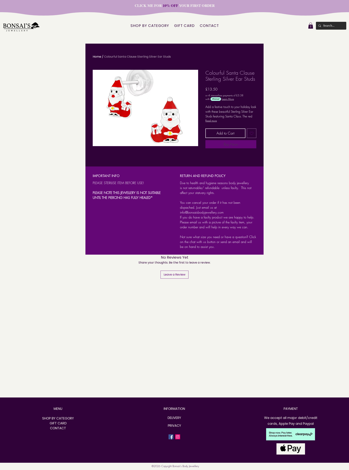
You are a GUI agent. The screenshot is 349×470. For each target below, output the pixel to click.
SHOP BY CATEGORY (58, 418)
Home (97, 57)
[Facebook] (171, 436)
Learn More (228, 99)
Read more (211, 120)
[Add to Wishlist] (251, 133)
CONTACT (58, 428)
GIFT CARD (58, 423)
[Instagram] (177, 436)
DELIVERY (174, 417)
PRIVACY (174, 425)
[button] (310, 26)
